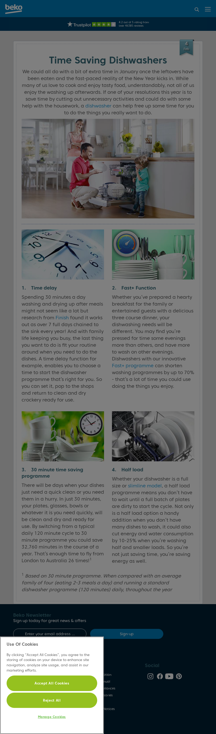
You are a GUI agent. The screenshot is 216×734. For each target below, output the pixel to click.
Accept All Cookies (52, 683)
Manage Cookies (52, 717)
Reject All (52, 700)
